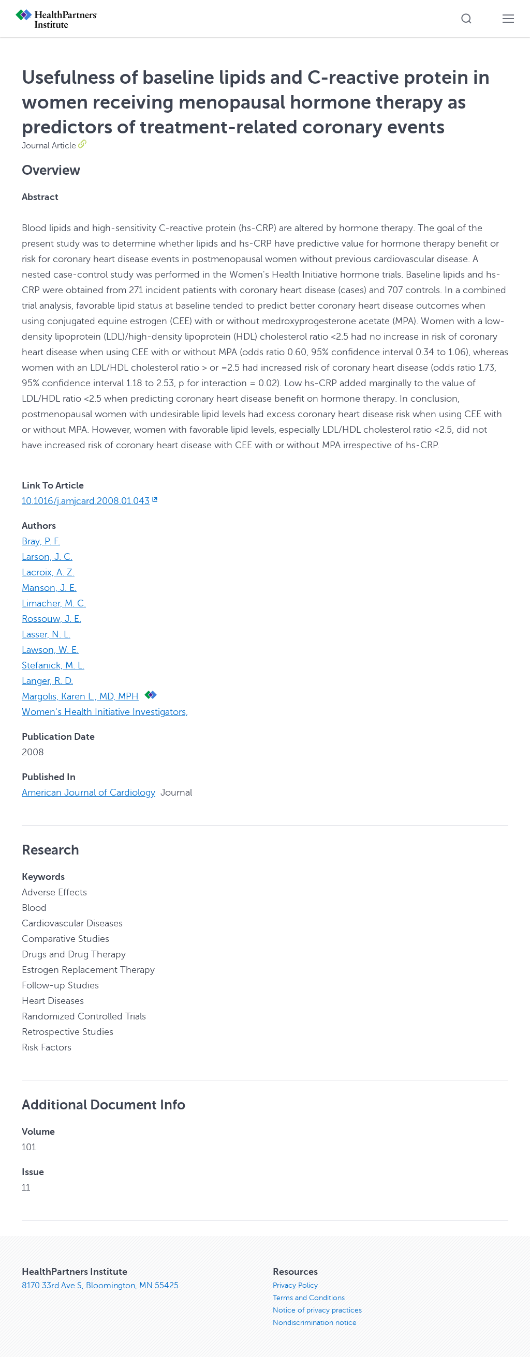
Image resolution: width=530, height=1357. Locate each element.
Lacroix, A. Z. (48, 572)
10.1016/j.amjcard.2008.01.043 (86, 501)
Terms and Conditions (309, 1298)
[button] (466, 18)
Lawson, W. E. (50, 650)
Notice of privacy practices (317, 1310)
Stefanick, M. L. (53, 665)
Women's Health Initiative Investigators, (105, 712)
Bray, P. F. (41, 541)
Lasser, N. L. (46, 634)
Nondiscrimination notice (315, 1322)
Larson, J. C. (47, 557)
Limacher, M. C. (54, 603)
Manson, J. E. (49, 588)
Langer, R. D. (47, 681)
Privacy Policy (295, 1285)
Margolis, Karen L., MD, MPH (80, 696)
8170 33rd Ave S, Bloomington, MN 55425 (100, 1285)
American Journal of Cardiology (88, 792)
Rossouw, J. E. (51, 619)
